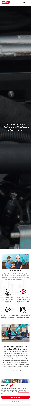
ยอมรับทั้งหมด (15, 397)
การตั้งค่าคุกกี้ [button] (15, 402)
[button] (24, 3)
